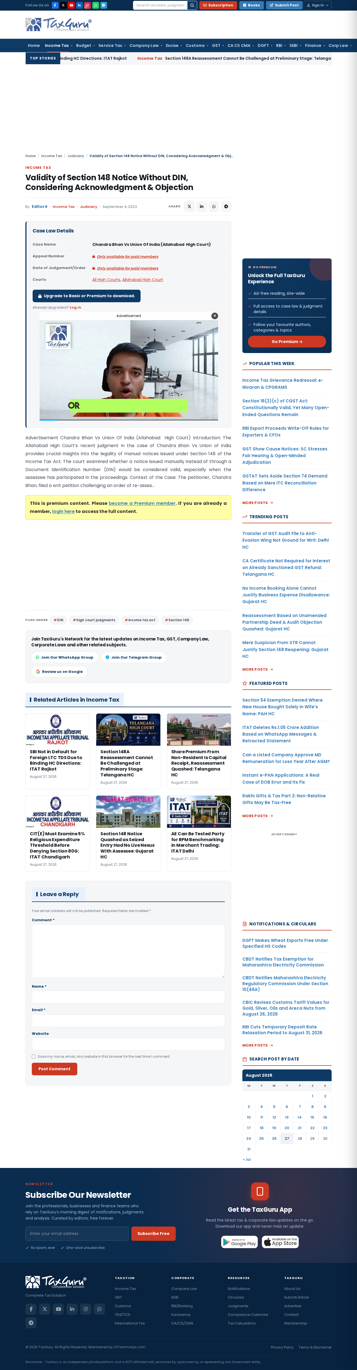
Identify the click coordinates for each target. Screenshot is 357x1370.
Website (40, 1033)
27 (287, 1138)
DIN (60, 620)
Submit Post (287, 5)
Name (39, 986)
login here (63, 511)
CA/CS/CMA (182, 1323)
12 (274, 1117)
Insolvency (180, 1314)
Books (254, 5)
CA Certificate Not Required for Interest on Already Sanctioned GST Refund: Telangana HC (286, 567)
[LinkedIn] (79, 5)
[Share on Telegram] (226, 206)
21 (299, 1128)
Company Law (144, 45)
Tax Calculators (242, 1323)
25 (261, 1138)
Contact (291, 1314)
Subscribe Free (154, 1233)
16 (325, 1117)
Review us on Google (62, 671)
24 (248, 1138)
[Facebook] (55, 5)
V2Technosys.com (130, 1347)
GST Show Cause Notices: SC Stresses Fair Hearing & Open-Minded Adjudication (284, 456)
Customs (195, 45)
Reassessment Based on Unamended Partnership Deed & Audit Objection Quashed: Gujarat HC (284, 622)
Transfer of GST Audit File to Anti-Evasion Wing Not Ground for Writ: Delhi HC (285, 540)
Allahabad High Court (142, 279)
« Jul (247, 1159)
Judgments (238, 1306)
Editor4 (39, 206)
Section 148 (178, 620)
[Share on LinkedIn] (202, 206)
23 (325, 1128)
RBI (279, 45)
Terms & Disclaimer (315, 1347)
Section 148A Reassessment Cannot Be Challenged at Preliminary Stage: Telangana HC (177, 58)
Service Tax (110, 45)
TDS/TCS (122, 1314)
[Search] (192, 5)
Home (34, 45)
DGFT (263, 45)
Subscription (220, 5)
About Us (292, 1288)
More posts (255, 502)
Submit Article (296, 1297)
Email (38, 1009)
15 (312, 1117)
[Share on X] (189, 206)
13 (287, 1117)
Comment (43, 920)
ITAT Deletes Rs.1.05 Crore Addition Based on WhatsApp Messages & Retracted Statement (280, 734)
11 (261, 1117)
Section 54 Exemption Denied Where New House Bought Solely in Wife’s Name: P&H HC (282, 707)
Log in (75, 307)
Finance (313, 45)
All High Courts (106, 279)
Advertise (292, 1306)
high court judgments (95, 620)
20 (286, 1128)
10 (249, 1117)
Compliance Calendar (248, 1314)
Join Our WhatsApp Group (67, 657)
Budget (83, 45)
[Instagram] (87, 5)
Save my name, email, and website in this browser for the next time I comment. (104, 1056)
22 (312, 1128)
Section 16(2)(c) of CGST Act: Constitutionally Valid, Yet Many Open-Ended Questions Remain (285, 408)
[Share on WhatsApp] (214, 206)
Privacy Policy (282, 1347)
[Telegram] (103, 5)
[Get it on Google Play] (240, 1241)
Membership (295, 1323)
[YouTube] (71, 5)
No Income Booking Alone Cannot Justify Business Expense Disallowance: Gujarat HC (286, 595)
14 (300, 1117)
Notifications (239, 1288)
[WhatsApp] (95, 5)
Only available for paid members (127, 256)
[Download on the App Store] (280, 1241)
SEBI (294, 45)
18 (262, 1128)
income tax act (141, 620)
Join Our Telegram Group (136, 657)
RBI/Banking (182, 1306)
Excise (172, 45)
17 (249, 1128)
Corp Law (338, 45)
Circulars (236, 1297)
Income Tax (57, 45)
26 (274, 1138)
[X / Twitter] (63, 5)
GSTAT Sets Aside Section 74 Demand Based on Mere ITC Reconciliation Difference (284, 483)
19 (274, 1128)
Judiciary (75, 155)
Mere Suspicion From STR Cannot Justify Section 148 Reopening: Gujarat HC (285, 649)
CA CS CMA (239, 45)
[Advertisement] (178, 111)
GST (216, 45)
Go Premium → (287, 341)
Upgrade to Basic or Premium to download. (89, 296)
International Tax (130, 1323)
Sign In (318, 5)
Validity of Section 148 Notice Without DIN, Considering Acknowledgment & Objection (109, 182)
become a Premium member (142, 503)
